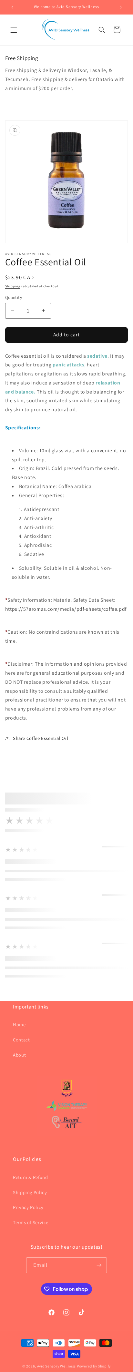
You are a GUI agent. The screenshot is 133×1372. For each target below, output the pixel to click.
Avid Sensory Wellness (56, 1366)
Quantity (13, 297)
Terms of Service (30, 1222)
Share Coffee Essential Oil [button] (40, 738)
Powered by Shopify (94, 1366)
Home (19, 1024)
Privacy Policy (28, 1207)
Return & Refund (30, 1177)
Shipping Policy (30, 1192)
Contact (21, 1040)
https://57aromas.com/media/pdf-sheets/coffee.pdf (66, 609)
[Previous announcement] (12, 7)
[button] (13, 29)
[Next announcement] (121, 7)
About (19, 1055)
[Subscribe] (99, 1265)
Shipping (12, 286)
